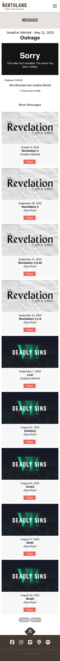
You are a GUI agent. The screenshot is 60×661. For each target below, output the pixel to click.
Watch (30, 162)
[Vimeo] (30, 642)
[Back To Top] (30, 632)
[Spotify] (48, 642)
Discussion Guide (31, 90)
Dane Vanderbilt (32, 653)
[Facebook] (12, 642)
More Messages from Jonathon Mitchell (30, 85)
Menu (54, 6)
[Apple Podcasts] (39, 642)
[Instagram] (21, 642)
